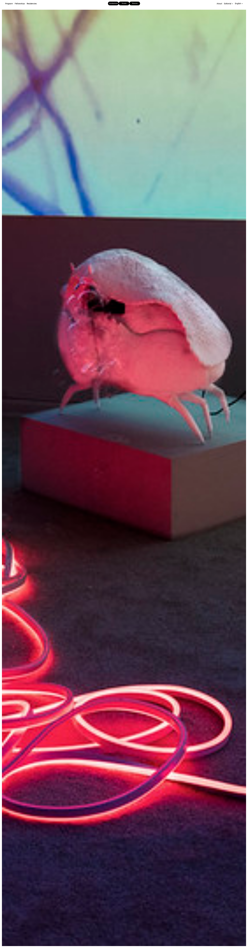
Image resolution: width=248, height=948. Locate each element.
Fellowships (20, 4)
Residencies (32, 4)
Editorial (227, 4)
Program (9, 4)
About (219, 4)
